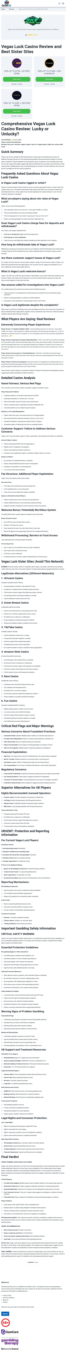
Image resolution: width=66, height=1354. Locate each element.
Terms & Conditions (9, 1298)
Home (3, 9)
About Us (5, 1300)
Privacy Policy (7, 1295)
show (36, 1262)
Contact (5, 1302)
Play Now (17, 79)
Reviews (11, 9)
